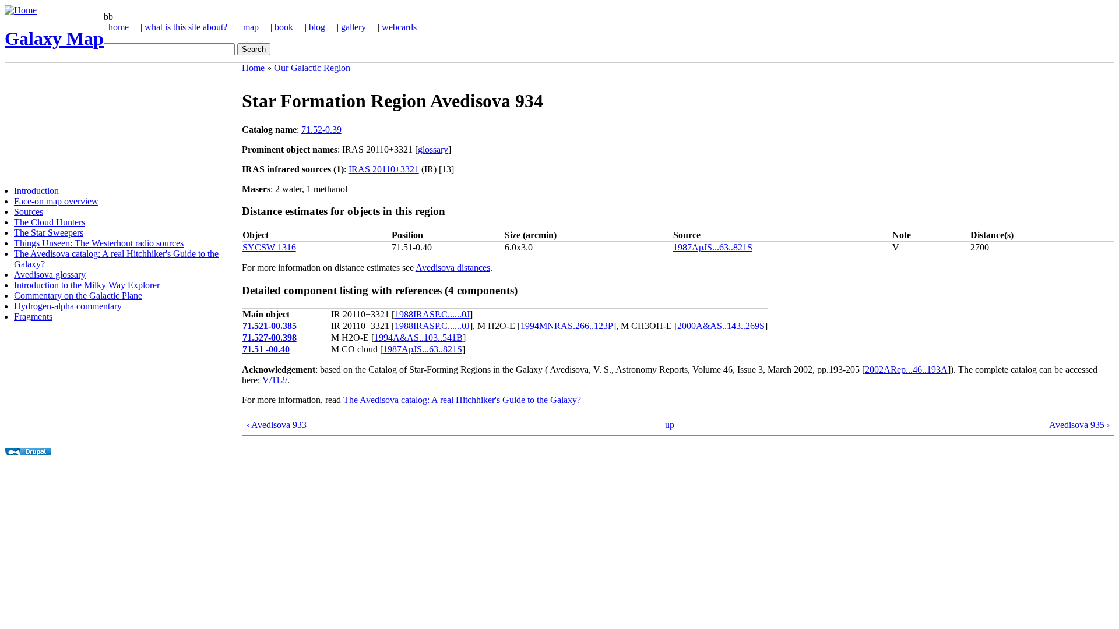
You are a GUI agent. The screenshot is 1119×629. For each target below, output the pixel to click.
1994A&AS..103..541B (418, 337)
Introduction (36, 191)
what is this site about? (186, 27)
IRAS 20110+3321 (384, 169)
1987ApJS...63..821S (712, 247)
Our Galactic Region (312, 68)
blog (317, 27)
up (669, 425)
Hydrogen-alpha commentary (68, 306)
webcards (399, 27)
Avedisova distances (453, 268)
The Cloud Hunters (49, 222)
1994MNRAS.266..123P (566, 326)
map (251, 27)
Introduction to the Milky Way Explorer (87, 285)
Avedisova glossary (50, 275)
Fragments (33, 316)
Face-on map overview (56, 201)
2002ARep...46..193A (906, 369)
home (118, 27)
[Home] (21, 10)
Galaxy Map (54, 38)
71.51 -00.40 (266, 349)
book (284, 27)
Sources (28, 212)
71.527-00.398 (269, 337)
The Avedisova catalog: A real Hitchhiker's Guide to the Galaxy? (462, 400)
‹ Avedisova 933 (277, 425)
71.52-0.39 (321, 130)
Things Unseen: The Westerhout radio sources (99, 243)
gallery (353, 27)
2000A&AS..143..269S (721, 326)
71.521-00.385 (269, 326)
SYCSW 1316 (269, 247)
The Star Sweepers (48, 233)
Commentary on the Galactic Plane (78, 296)
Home (253, 68)
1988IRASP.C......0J (432, 314)
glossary (433, 149)
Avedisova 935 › (1079, 425)
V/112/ (274, 380)
